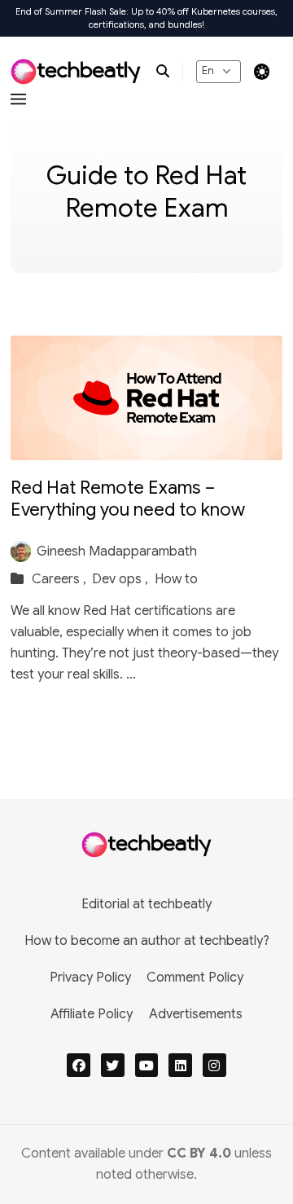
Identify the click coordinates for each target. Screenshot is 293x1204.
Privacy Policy (90, 977)
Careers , (61, 579)
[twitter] (113, 1065)
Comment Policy (194, 977)
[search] (169, 72)
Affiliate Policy (91, 1014)
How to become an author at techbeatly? (146, 941)
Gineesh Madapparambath (117, 551)
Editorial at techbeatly (146, 904)
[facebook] (78, 1065)
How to (176, 579)
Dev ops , (121, 579)
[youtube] (147, 1065)
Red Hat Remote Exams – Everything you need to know (128, 499)
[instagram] (214, 1065)
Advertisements (196, 1014)
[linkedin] (180, 1065)
